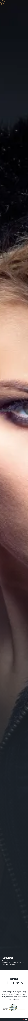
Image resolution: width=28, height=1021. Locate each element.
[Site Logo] (2, 2)
